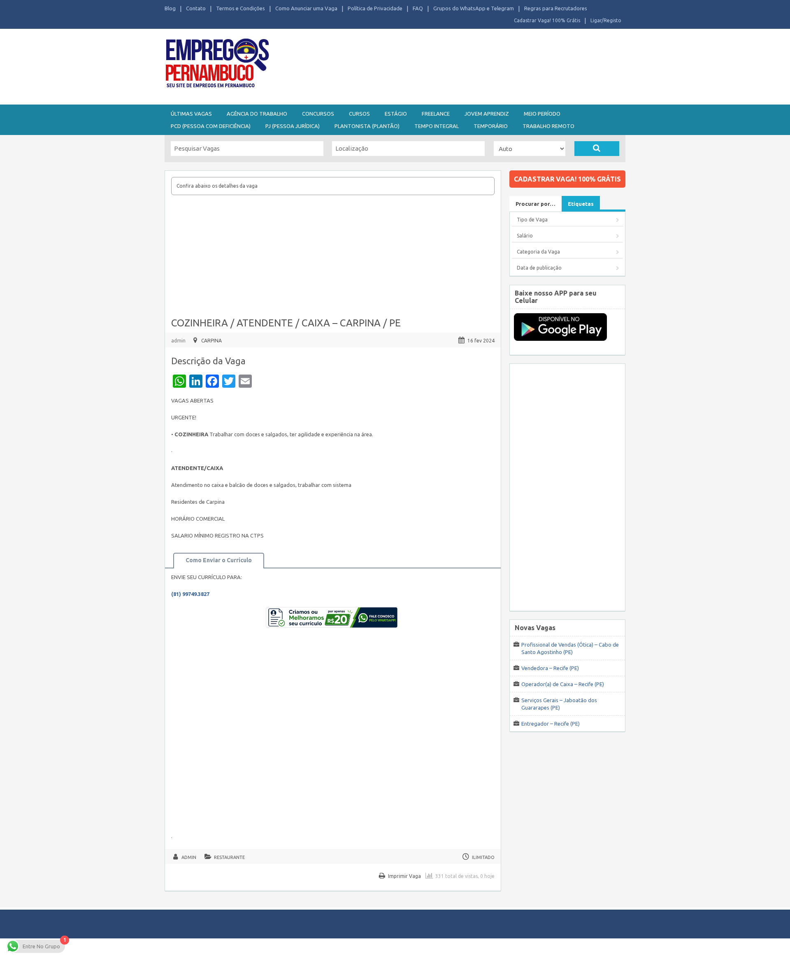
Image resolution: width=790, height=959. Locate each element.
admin (178, 340)
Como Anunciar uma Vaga (306, 8)
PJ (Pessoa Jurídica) (292, 126)
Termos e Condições (240, 8)
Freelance (436, 113)
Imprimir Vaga (404, 876)
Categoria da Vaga (538, 251)
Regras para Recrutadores (555, 8)
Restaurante (229, 857)
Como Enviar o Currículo (219, 560)
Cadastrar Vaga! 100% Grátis (547, 20)
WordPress (474, 948)
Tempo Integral (436, 126)
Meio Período (542, 113)
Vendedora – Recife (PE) (550, 668)
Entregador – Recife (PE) (550, 723)
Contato (196, 8)
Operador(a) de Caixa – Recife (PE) (562, 684)
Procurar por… (535, 204)
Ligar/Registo (605, 20)
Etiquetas (581, 204)
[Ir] (596, 148)
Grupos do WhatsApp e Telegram (473, 8)
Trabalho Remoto (548, 126)
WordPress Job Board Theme (387, 948)
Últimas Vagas (191, 113)
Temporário (491, 126)
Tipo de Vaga (532, 219)
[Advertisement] (440, 65)
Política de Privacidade (375, 8)
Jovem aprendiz (487, 113)
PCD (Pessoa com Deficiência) (211, 126)
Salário (525, 235)
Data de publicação (539, 267)
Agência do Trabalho (257, 113)
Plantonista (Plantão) (367, 126)
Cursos (359, 113)
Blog (170, 8)
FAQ (418, 8)
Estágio (396, 113)
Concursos (318, 113)
